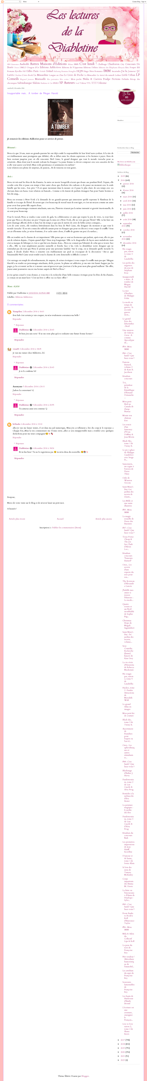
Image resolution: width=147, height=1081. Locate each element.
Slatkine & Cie (46, 83)
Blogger (85, 1076)
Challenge (102, 64)
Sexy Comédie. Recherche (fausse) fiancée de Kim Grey (128, 652)
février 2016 (128, 190)
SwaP (78, 83)
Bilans (70, 64)
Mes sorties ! (65, 79)
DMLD (23, 67)
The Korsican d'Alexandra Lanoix (128, 584)
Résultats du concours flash (128, 835)
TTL (88, 83)
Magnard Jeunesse (27, 79)
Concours (130, 64)
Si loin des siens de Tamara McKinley (128, 871)
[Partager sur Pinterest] (66, 293)
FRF (24, 71)
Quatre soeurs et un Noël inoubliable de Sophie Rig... (128, 610)
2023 (123, 1060)
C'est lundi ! (88, 64)
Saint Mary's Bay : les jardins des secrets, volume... (128, 637)
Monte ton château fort (127, 418)
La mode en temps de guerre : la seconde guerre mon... (128, 308)
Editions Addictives (50, 67)
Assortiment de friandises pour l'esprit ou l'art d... (128, 735)
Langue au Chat (56, 75)
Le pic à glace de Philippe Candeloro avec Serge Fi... (129, 455)
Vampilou (17, 311)
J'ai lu (124, 71)
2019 (123, 1048)
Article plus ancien (103, 518)
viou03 (16, 349)
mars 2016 (128, 196)
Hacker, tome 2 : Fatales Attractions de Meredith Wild (128, 694)
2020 (123, 1052)
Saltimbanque (24, 83)
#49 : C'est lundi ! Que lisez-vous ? (128, 907)
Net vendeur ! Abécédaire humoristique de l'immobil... (128, 961)
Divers (16, 68)
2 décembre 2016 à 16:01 (33, 311)
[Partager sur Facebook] (64, 293)
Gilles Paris (32, 71)
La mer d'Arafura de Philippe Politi (128, 294)
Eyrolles (18, 71)
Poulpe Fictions (111, 79)
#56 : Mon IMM (127, 928)
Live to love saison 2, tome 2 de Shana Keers (128, 1029)
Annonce (15, 64)
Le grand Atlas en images (127, 707)
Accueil (60, 518)
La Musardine (41, 75)
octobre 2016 (129, 230)
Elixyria (121, 67)
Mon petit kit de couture (128, 714)
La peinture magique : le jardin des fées (128, 809)
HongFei (72, 71)
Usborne (102, 83)
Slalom (36, 83)
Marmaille (40, 79)
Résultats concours (127, 377)
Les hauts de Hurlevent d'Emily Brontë (128, 1000)
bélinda (16, 424)
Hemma (64, 71)
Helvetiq (57, 71)
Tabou (83, 83)
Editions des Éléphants (108, 67)
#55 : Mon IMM (127, 511)
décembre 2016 (129, 243)
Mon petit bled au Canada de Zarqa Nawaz (128, 406)
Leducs (118, 75)
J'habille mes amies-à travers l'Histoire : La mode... (128, 595)
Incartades (116, 71)
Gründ (49, 71)
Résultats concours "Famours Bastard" (128, 557)
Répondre (17, 319)
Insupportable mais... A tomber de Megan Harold (128, 282)
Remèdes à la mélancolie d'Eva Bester (128, 797)
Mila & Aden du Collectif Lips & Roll (128, 937)
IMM (107, 71)
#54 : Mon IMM (127, 348)
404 (8, 64)
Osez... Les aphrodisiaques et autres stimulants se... (128, 751)
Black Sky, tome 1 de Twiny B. (128, 443)
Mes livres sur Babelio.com (126, 162)
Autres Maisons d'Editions (48, 64)
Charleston (113, 64)
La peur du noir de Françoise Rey (128, 949)
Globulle (42, 71)
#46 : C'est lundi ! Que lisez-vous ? (128, 356)
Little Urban (128, 75)
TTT (94, 83)
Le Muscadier (90, 75)
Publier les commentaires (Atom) (66, 527)
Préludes (125, 79)
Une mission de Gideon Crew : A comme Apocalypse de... (128, 336)
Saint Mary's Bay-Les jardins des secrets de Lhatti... (128, 491)
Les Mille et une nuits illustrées (128, 503)
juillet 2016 (128, 213)
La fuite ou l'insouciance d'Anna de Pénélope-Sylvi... (129, 895)
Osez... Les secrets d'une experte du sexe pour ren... (128, 571)
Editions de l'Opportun (72, 67)
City (122, 64)
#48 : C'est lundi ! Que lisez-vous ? (128, 764)
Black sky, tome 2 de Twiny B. (128, 722)
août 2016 (127, 219)
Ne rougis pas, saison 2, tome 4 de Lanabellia (128, 254)
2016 (123, 180)
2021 (123, 1056)
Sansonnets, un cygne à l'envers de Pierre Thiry (128, 469)
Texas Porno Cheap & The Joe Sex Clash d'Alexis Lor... (128, 543)
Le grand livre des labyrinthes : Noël (128, 322)
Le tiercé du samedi (105, 75)
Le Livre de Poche (74, 75)
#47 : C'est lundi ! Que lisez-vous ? (128, 530)
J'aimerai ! (132, 71)
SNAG (56, 83)
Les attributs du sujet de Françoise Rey (128, 974)
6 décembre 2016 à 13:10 (31, 424)
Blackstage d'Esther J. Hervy (128, 773)
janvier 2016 (128, 183)
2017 (123, 1040)
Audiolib (24, 64)
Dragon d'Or (33, 67)
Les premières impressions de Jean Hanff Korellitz (128, 847)
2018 (123, 1044)
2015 (123, 176)
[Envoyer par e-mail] (57, 293)
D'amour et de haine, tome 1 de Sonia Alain (128, 859)
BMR (76, 64)
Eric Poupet (130, 67)
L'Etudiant (17, 75)
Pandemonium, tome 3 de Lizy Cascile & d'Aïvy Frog (128, 822)
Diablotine (24, 329)
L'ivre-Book (27, 75)
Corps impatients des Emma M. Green (128, 882)
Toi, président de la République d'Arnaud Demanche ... (128, 390)
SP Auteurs (67, 82)
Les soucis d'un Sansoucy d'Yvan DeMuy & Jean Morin (128, 430)
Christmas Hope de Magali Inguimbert (128, 624)
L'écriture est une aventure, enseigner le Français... (128, 1013)
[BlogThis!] (60, 293)
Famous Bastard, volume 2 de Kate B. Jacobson (128, 367)
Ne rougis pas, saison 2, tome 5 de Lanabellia (128, 678)
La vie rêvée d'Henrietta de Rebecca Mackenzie (128, 666)
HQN (79, 71)
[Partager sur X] (62, 293)
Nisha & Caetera (92, 79)
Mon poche (76, 79)
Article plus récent (17, 518)
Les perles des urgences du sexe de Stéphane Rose (128, 267)
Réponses (20, 325)
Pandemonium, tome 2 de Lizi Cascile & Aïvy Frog (128, 784)
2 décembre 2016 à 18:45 (30, 349)
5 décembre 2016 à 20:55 (43, 404)
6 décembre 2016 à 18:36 (43, 448)
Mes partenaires (53, 79)
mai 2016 (127, 204)
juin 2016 (127, 208)
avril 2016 (127, 200)
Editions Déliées (90, 67)
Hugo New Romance (93, 71)
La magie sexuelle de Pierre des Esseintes (128, 520)
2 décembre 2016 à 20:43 (43, 329)
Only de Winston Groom (127, 480)
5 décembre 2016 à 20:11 (34, 386)
